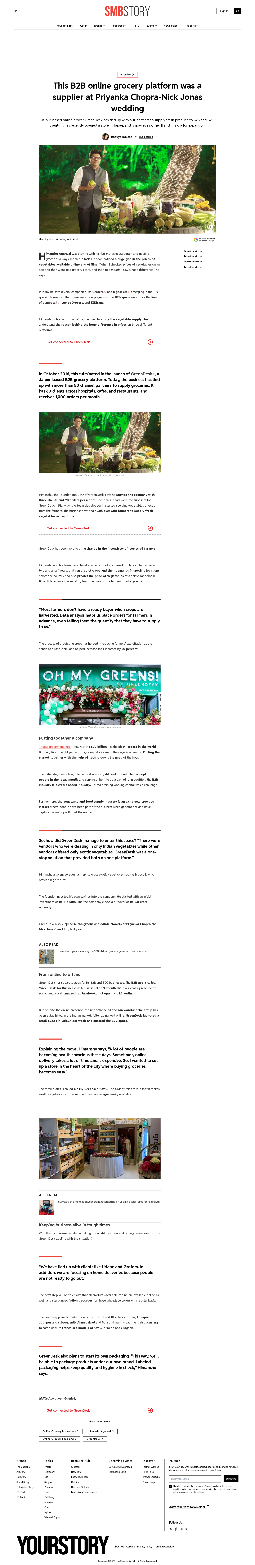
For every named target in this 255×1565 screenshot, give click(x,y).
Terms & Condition (165, 1546)
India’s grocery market (55, 747)
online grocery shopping (58, 1438)
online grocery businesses (59, 1431)
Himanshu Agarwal (100, 1431)
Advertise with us (98, 1421)
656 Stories (146, 137)
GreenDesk (93, 1438)
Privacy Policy (144, 1546)
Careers (130, 1546)
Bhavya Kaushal (122, 136)
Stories (126, 74)
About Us (119, 1546)
